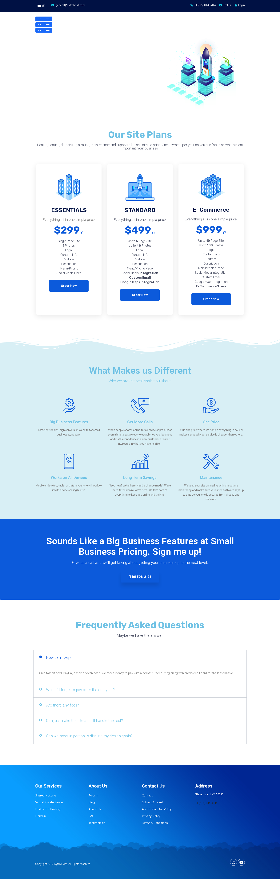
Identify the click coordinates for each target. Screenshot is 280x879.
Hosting (132, 16)
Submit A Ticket (152, 802)
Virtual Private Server (49, 802)
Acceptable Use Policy (157, 809)
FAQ (91, 816)
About (202, 16)
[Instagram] (43, 6)
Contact (180, 16)
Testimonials (97, 823)
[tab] (140, 657)
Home (111, 16)
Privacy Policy (151, 816)
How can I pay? (58, 657)
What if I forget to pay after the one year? (80, 689)
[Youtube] (39, 6)
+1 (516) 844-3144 (206, 802)
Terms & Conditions (155, 823)
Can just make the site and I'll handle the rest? (84, 720)
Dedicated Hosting (48, 809)
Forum (222, 16)
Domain (157, 16)
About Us (95, 809)
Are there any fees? (62, 705)
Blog (241, 16)
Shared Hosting (45, 795)
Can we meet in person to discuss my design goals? (89, 736)
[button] (69, 286)
